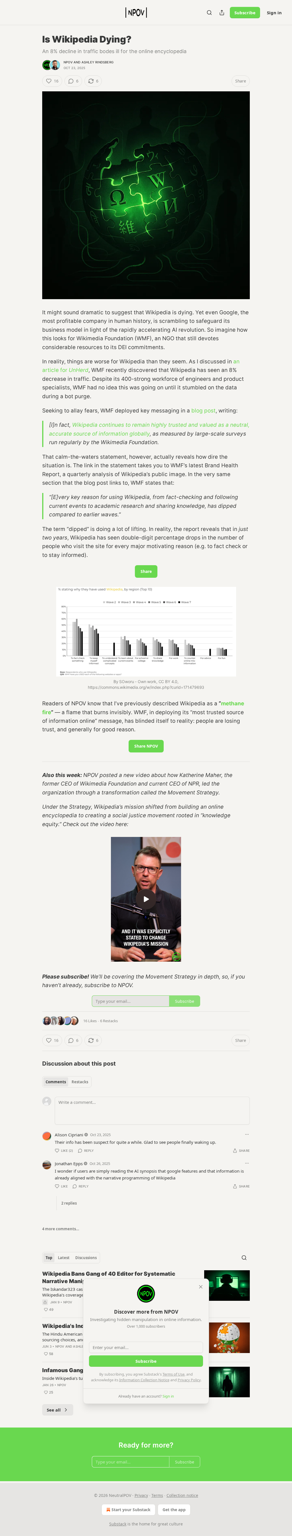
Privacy (141, 1495)
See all (54, 1410)
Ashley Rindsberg (97, 62)
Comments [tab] (56, 1081)
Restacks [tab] (80, 1081)
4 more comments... (60, 1228)
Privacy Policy (189, 1379)
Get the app (174, 1509)
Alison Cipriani (69, 1135)
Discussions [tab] (86, 1257)
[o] (146, 899)
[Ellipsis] (247, 1134)
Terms (157, 1495)
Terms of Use (173, 1374)
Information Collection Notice (144, 1379)
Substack (117, 1524)
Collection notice (182, 1495)
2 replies (69, 1203)
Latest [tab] (64, 1257)
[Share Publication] (222, 12)
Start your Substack (131, 1509)
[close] (200, 1286)
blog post (203, 410)
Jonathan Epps (69, 1163)
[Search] (209, 12)
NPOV (68, 62)
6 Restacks (109, 1020)
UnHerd (78, 370)
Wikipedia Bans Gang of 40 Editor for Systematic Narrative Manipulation (108, 1278)
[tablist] (67, 1082)
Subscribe (245, 12)
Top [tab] (49, 1257)
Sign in (274, 12)
